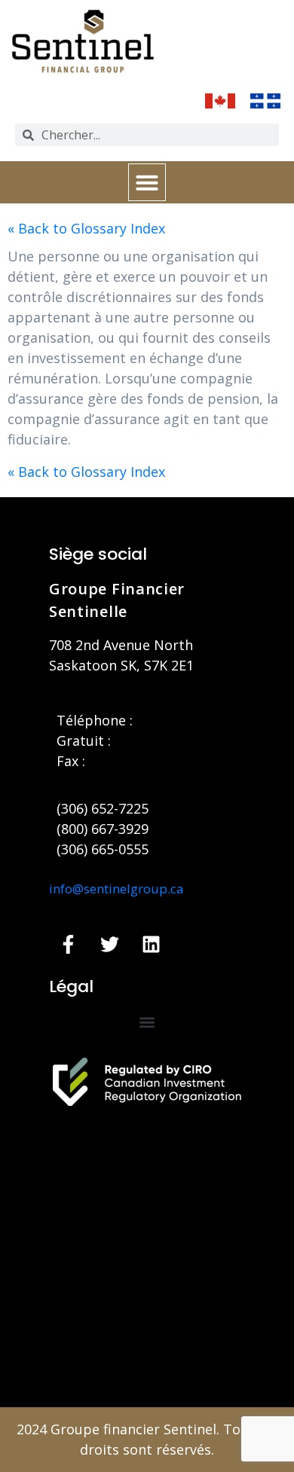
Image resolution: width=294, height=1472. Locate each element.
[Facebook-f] (68, 945)
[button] (147, 182)
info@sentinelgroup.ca (116, 888)
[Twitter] (109, 945)
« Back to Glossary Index (86, 228)
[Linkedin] (151, 945)
